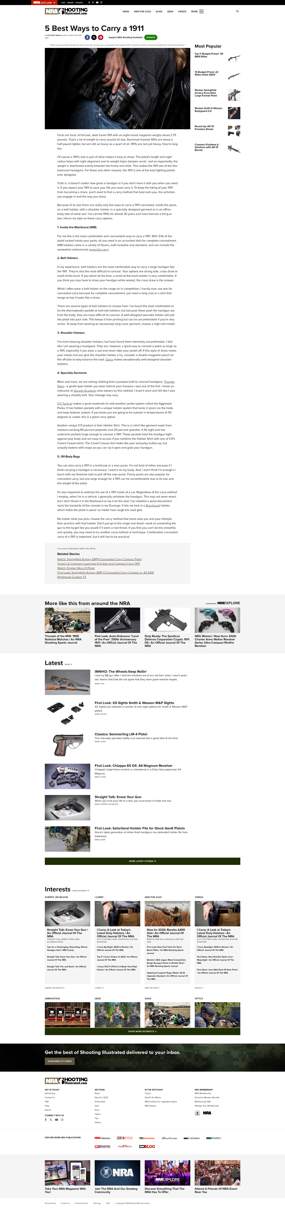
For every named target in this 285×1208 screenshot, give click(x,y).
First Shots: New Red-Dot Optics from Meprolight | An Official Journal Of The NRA (215, 960)
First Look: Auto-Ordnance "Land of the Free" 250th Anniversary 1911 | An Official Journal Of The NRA (117, 641)
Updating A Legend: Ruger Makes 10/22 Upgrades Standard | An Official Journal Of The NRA (167, 976)
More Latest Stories (154, 861)
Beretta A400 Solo (155, 939)
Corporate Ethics (81, 1203)
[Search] (237, 11)
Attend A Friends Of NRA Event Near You (216, 1190)
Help (47, 1105)
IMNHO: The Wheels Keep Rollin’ (121, 671)
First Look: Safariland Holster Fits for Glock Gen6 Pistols (140, 828)
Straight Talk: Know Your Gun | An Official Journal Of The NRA (67, 933)
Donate (79, 2)
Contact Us (50, 1097)
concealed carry (76, 548)
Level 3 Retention (120, 939)
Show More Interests (158, 1031)
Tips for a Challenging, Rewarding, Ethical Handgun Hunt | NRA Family (67, 948)
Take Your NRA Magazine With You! (65, 1190)
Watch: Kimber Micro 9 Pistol (76, 568)
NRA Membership (203, 1093)
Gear (170, 11)
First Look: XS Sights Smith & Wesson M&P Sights (134, 703)
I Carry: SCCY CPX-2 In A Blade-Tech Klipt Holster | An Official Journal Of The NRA (117, 968)
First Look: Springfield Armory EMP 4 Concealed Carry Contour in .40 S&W (105, 572)
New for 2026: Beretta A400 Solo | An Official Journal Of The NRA (166, 933)
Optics (104, 714)
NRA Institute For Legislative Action (161, 1101)
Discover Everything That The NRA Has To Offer (165, 1190)
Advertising (50, 1093)
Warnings (97, 1203)
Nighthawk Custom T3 (71, 577)
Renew (70, 2)
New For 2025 (142, 11)
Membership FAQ (203, 1101)
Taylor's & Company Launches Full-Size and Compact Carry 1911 (98, 563)
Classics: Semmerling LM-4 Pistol (121, 734)
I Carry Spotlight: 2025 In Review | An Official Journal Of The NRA (115, 948)
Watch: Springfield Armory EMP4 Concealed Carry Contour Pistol (99, 559)
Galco (109, 359)
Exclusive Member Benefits (207, 1097)
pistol (93, 548)
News (126, 11)
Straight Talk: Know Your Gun (118, 797)
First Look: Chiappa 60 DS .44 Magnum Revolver (133, 765)
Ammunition (52, 998)
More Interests (79, 890)
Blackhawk (153, 505)
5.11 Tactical (64, 403)
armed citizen (67, 939)
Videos (182, 11)
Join (63, 2)
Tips (46, 38)
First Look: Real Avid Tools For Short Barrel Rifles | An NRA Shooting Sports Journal (165, 950)
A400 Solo (170, 939)
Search (48, 1110)
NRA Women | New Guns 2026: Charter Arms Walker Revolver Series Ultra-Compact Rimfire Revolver (215, 641)
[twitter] (94, 36)
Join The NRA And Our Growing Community (116, 1190)
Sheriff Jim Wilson (109, 804)
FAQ (47, 1101)
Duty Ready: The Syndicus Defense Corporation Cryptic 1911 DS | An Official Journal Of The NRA (167, 641)
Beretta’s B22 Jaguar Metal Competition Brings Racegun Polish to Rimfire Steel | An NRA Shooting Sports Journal (166, 963)
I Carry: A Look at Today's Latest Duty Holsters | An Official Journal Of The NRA (115, 933)
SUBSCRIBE (60, 1061)
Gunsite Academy (85, 390)
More (67, 664)
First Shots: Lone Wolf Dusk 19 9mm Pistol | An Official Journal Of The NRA (217, 971)
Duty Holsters (104, 939)
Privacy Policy (50, 1203)
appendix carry (99, 249)
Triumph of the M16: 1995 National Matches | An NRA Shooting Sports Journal (63, 639)
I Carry (99, 897)
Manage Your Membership (207, 1105)
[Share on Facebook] (87, 36)
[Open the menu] (201, 11)
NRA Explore (150, 1105)
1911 (87, 548)
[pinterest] (100, 36)
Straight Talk (53, 939)
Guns (159, 11)
